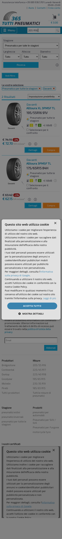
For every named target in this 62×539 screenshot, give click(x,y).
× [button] (55, 223)
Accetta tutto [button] (32, 305)
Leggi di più (49, 298)
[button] (31, 314)
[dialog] (30, 269)
